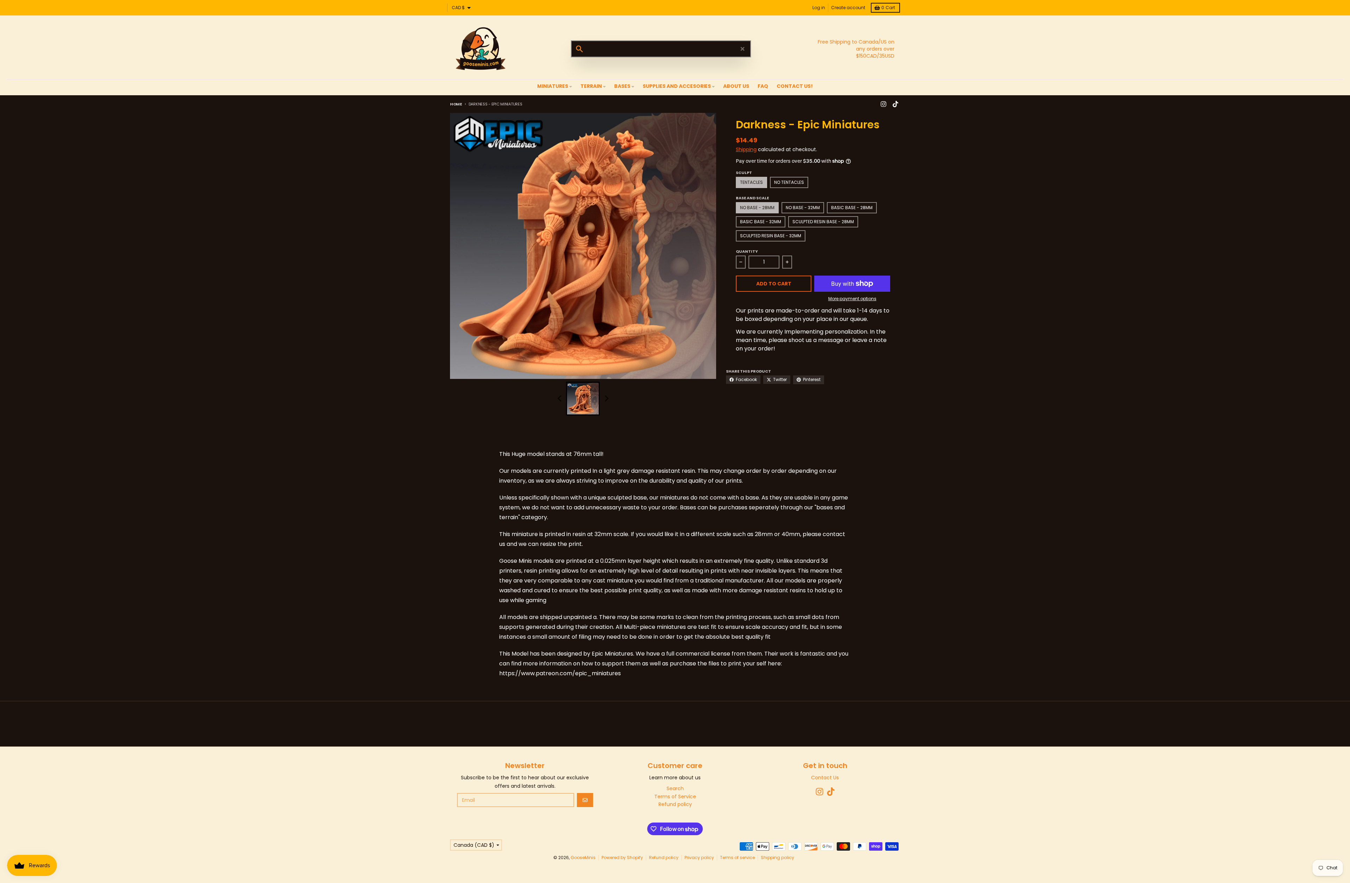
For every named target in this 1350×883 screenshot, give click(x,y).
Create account (848, 8)
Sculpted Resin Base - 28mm (823, 222)
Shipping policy (777, 858)
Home (456, 104)
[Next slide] (606, 399)
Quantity (747, 251)
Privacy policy (699, 858)
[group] (583, 398)
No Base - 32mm (803, 208)
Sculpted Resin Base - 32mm (770, 236)
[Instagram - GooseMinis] (883, 104)
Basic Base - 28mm (852, 208)
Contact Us (825, 777)
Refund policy (664, 858)
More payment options (852, 299)
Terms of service (737, 858)
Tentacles (751, 182)
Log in (818, 8)
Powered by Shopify (622, 858)
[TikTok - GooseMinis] (895, 104)
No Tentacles (789, 182)
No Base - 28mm (757, 208)
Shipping (746, 149)
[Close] (742, 48)
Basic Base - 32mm (760, 222)
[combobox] (661, 48)
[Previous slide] (560, 399)
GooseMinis (583, 858)
